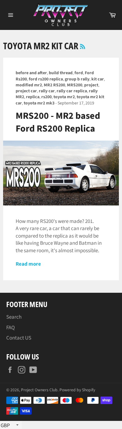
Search (14, 317)
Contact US (18, 338)
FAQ (10, 327)
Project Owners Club (39, 390)
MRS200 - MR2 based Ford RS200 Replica (58, 122)
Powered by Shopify (77, 390)
